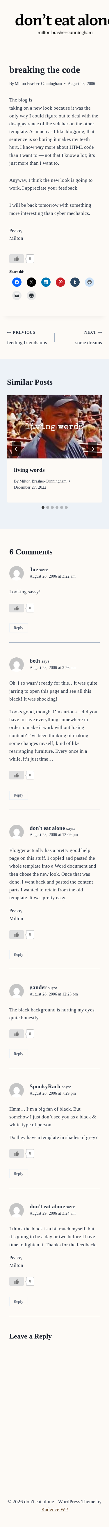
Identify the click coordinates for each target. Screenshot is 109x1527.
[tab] (43, 507)
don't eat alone (47, 828)
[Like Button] (16, 258)
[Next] (92, 449)
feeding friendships (27, 337)
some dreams (88, 337)
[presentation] (54, 426)
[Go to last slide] (16, 449)
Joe (34, 569)
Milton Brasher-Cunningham (38, 83)
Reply (18, 627)
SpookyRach (45, 1086)
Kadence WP (54, 1509)
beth (35, 661)
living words (29, 470)
